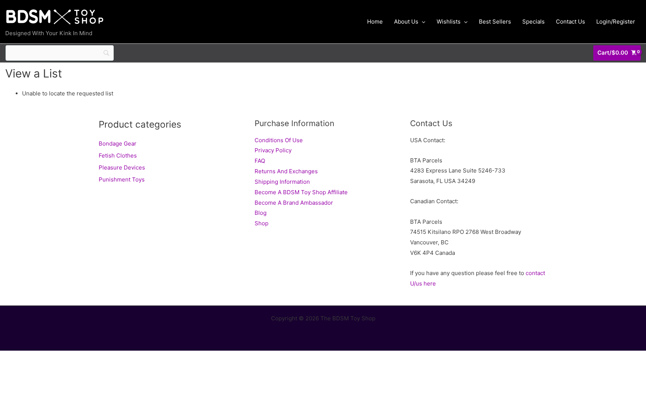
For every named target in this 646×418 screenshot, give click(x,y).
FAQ (260, 160)
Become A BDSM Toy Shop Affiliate (301, 192)
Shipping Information (282, 181)
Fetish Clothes (118, 155)
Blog (261, 212)
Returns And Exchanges (286, 171)
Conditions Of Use (279, 140)
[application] (421, 22)
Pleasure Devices (122, 167)
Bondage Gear (117, 143)
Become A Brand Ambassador (294, 202)
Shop (261, 223)
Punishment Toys (122, 179)
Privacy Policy (273, 150)
